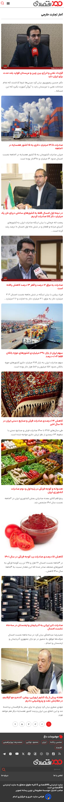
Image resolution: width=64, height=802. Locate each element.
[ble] (47, 753)
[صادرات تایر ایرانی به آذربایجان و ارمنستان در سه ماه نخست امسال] (32, 599)
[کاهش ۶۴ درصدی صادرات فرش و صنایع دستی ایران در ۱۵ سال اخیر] (32, 394)
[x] (23, 753)
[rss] (59, 753)
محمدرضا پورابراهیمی (12, 742)
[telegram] (4, 753)
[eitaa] (53, 753)
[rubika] (41, 753)
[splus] (35, 753)
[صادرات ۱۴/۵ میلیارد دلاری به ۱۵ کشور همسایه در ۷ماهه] (32, 118)
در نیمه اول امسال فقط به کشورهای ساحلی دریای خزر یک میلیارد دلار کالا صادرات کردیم (32, 214)
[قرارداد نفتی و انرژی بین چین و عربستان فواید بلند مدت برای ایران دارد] (32, 46)
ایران (44, 742)
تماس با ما (58, 775)
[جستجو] (4, 770)
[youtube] (17, 753)
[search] (3, 3)
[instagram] (10, 753)
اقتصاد (59, 747)
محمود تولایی (32, 742)
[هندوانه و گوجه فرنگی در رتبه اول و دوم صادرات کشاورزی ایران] (32, 462)
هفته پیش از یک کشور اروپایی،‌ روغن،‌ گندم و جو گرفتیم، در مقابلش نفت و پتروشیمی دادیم (32, 699)
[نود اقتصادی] (41, 4)
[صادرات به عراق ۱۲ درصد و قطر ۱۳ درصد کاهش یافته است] (32, 258)
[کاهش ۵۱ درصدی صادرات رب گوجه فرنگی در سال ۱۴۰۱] (32, 530)
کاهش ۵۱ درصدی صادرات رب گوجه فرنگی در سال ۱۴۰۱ (34, 556)
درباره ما (4, 775)
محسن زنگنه (56, 742)
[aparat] (29, 753)
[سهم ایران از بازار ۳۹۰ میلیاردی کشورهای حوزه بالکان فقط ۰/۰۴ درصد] (32, 326)
